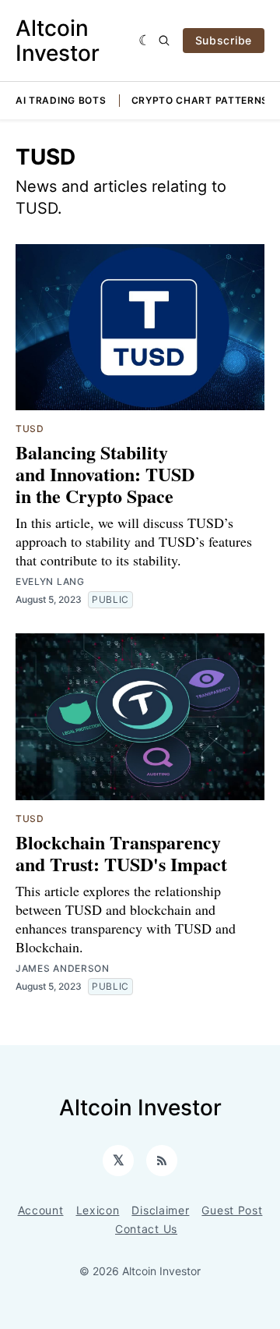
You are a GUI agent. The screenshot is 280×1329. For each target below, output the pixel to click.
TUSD (30, 428)
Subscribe (223, 40)
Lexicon (98, 1210)
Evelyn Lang (50, 581)
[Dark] (145, 40)
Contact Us (146, 1228)
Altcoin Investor (58, 40)
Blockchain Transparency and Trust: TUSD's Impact (121, 852)
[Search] (164, 40)
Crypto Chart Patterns (200, 100)
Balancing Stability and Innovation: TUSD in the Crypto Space (105, 473)
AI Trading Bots (61, 100)
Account (41, 1210)
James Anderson (63, 968)
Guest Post (231, 1210)
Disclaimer (160, 1210)
